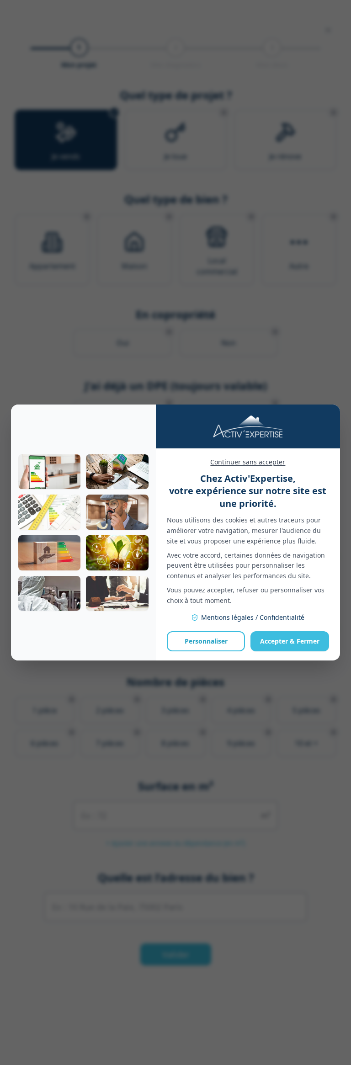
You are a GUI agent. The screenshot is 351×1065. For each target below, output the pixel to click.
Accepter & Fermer (289, 641)
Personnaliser (206, 641)
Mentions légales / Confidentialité (252, 617)
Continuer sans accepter (247, 462)
